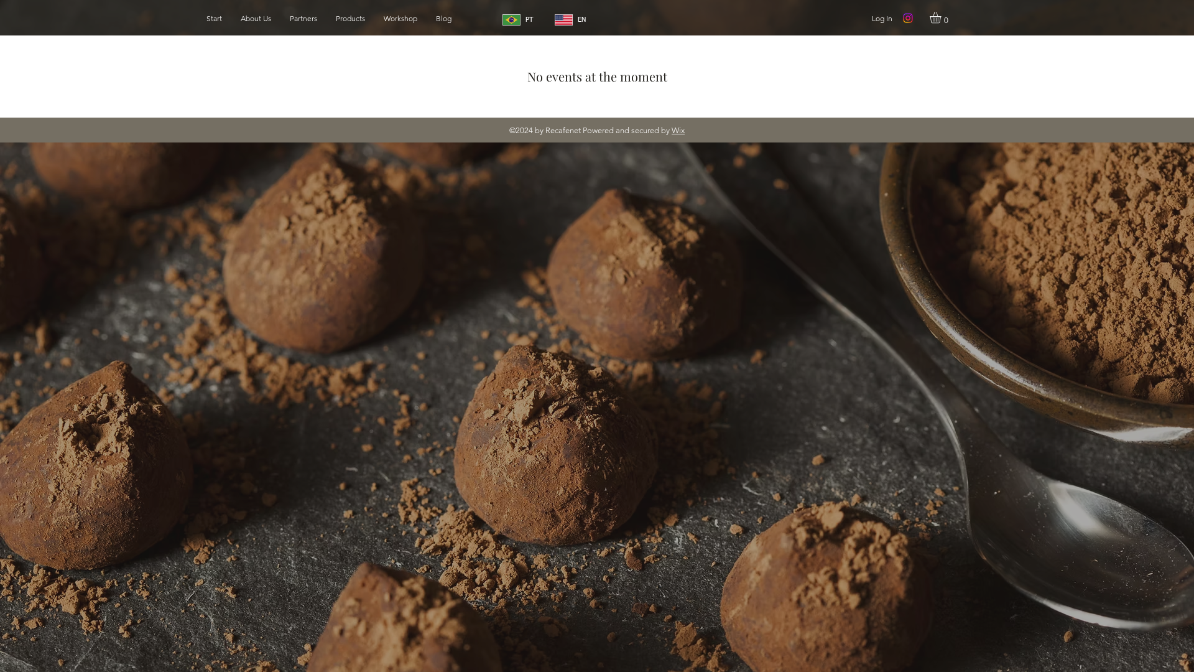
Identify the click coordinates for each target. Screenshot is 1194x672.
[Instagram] (908, 18)
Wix (678, 130)
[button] (942, 17)
